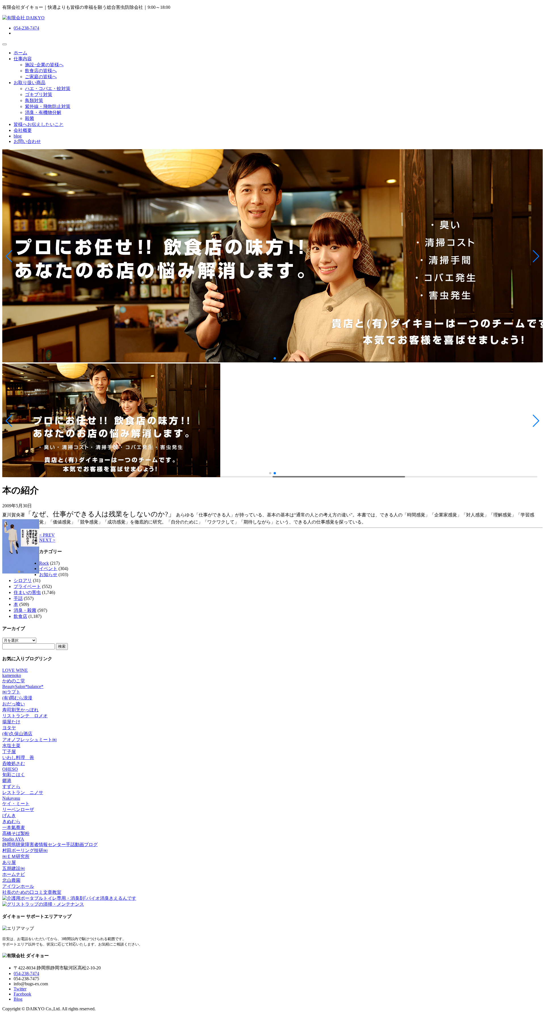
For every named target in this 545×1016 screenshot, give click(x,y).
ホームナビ (13, 874)
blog (18, 136)
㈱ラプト (11, 691)
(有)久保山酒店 (17, 733)
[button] (9, 256)
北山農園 (11, 880)
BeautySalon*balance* (22, 686)
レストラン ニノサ (22, 792)
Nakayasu (11, 798)
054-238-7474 (26, 28)
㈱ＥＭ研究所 (16, 856)
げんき (9, 815)
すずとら (11, 786)
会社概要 (23, 130)
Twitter (20, 988)
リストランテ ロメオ (25, 715)
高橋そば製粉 (16, 833)
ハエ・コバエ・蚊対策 (47, 88)
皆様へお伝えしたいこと (39, 124)
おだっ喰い (13, 703)
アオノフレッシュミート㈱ (29, 739)
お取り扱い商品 (29, 82)
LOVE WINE (15, 670)
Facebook (22, 994)
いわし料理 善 (18, 757)
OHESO (10, 769)
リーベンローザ (18, 809)
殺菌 (29, 118)
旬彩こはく (13, 774)
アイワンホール (18, 886)
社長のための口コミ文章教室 (31, 892)
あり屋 (9, 862)
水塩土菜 (11, 745)
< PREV (47, 535)
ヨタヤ (9, 727)
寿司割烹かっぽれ (20, 709)
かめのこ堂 (13, 680)
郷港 (6, 780)
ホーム (20, 52)
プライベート (27, 586)
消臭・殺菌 (25, 610)
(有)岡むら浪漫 (17, 697)
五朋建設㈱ (13, 868)
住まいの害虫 (27, 592)
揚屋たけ (11, 721)
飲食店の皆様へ (41, 70)
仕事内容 (23, 58)
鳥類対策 (34, 100)
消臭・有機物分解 (43, 112)
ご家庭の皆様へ (41, 76)
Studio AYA (13, 839)
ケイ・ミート (16, 803)
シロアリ (23, 580)
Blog (18, 999)
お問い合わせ (27, 141)
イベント (48, 568)
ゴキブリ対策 (38, 94)
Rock (44, 563)
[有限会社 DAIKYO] (23, 17)
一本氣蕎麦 (13, 827)
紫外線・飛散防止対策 (47, 106)
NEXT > (47, 540)
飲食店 (20, 616)
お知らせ (48, 574)
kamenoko (11, 675)
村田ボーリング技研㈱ (25, 850)
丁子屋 (9, 751)
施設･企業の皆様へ (44, 64)
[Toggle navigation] (4, 44)
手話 (18, 598)
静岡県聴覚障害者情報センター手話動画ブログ (50, 844)
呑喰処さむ (13, 763)
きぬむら (11, 821)
